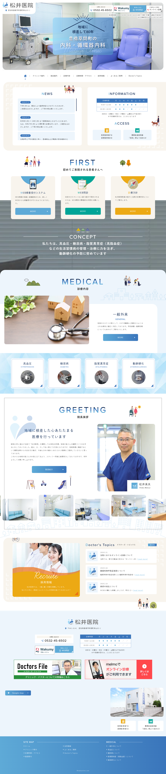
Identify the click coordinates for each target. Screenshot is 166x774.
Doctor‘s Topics (71, 753)
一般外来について (114, 746)
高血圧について (114, 749)
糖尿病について (114, 753)
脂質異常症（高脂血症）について (120, 756)
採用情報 (67, 746)
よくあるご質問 (70, 749)
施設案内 (28, 756)
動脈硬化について (114, 760)
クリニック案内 (31, 749)
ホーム (27, 746)
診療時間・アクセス (32, 753)
